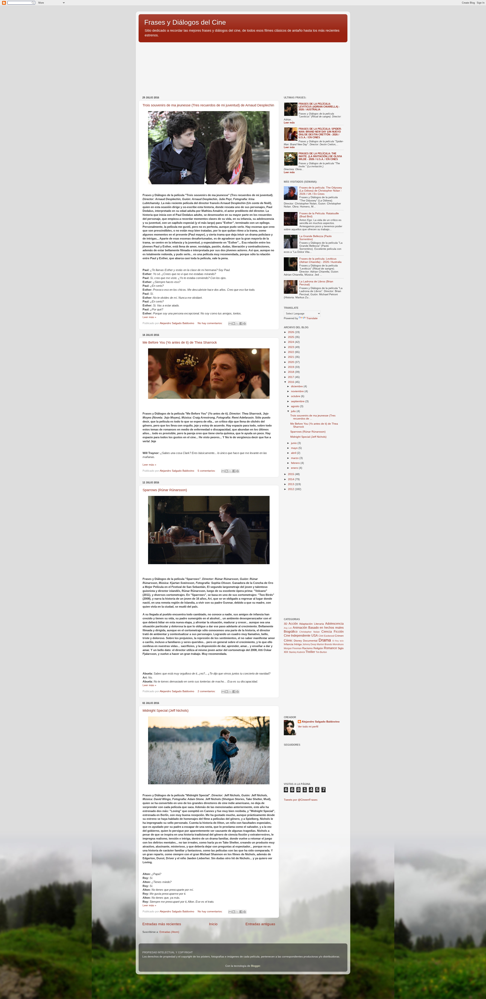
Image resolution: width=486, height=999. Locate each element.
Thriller (310, 651)
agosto (295, 406)
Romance (330, 648)
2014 (291, 479)
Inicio (213, 924)
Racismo (307, 648)
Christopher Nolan (309, 632)
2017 (291, 377)
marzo (295, 458)
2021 (291, 357)
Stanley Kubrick (297, 652)
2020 (291, 362)
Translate (312, 318)
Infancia (288, 644)
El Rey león (338, 641)
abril (294, 453)
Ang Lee (288, 628)
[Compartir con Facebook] (241, 323)
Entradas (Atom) (169, 932)
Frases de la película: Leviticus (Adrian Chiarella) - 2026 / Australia (319, 106)
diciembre (297, 386)
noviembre (298, 391)
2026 (291, 332)
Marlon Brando (324, 644)
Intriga (298, 644)
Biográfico (290, 631)
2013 (291, 484)
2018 (291, 372)
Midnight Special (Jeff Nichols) (166, 710)
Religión (318, 648)
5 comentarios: (207, 470)
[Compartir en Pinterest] (244, 323)
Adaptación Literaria (311, 623)
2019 (291, 367)
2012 (291, 489)
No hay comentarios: (210, 323)
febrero (296, 463)
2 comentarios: (207, 691)
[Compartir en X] (237, 323)
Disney (298, 640)
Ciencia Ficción (332, 631)
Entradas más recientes (161, 924)
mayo (294, 448)
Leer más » (149, 317)
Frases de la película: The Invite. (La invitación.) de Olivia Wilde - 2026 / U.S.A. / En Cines (320, 156)
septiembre (298, 401)
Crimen (339, 635)
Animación (300, 627)
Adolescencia (334, 623)
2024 (291, 342)
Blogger (255, 965)
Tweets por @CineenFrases (300, 799)
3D (285, 623)
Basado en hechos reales (326, 627)
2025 (291, 337)
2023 (291, 347)
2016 (291, 382)
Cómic (288, 640)
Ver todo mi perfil (308, 726)
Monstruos (338, 644)
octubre (296, 396)
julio (294, 411)
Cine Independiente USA (301, 635)
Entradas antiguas (260, 924)
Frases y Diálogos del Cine (185, 22)
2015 (291, 474)
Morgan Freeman (293, 648)
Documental (310, 640)
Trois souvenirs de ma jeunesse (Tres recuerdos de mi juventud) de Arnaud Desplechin (208, 105)
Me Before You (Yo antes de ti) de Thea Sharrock (180, 342)
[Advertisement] (167, 67)
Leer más (289, 122)
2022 (291, 352)
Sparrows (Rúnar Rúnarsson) (165, 490)
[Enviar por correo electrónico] (230, 323)
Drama (325, 640)
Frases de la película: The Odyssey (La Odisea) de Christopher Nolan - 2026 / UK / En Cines (320, 190)
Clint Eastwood (326, 636)
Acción (293, 623)
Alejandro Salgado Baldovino (321, 721)
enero (295, 468)
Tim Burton (321, 652)
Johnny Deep (309, 644)
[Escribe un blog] (234, 323)
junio (294, 443)
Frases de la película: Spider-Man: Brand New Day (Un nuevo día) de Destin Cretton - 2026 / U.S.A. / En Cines (320, 133)
